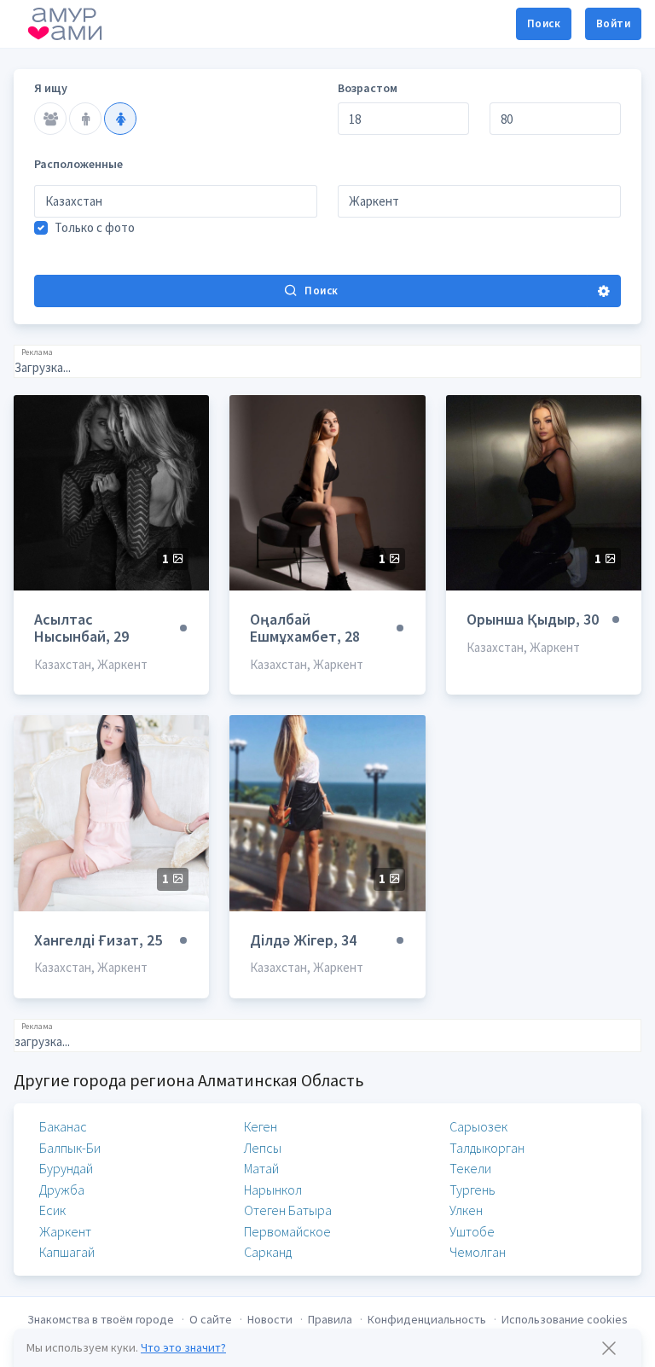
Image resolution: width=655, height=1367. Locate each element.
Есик (52, 1210)
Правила (330, 1319)
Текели (470, 1168)
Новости (270, 1319)
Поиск (543, 23)
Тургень (472, 1189)
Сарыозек (478, 1126)
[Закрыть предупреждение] (609, 1348)
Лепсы (262, 1147)
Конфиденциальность (427, 1319)
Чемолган (477, 1251)
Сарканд (268, 1251)
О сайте (210, 1319)
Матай (261, 1168)
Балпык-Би (70, 1147)
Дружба (61, 1189)
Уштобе (472, 1231)
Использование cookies (564, 1319)
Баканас (63, 1126)
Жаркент (65, 1231)
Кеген (260, 1126)
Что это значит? (183, 1347)
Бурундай (66, 1168)
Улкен (466, 1210)
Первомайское (287, 1231)
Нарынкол (273, 1189)
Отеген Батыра (288, 1210)
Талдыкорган (487, 1147)
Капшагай (67, 1251)
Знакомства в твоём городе (100, 1319)
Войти (613, 23)
